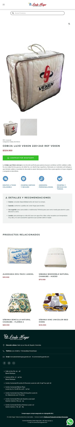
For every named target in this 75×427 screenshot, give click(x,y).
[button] (4, 4)
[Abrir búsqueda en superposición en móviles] (37, 13)
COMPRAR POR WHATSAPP (22, 158)
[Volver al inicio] (37, 4)
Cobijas (11, 141)
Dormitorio (17, 141)
